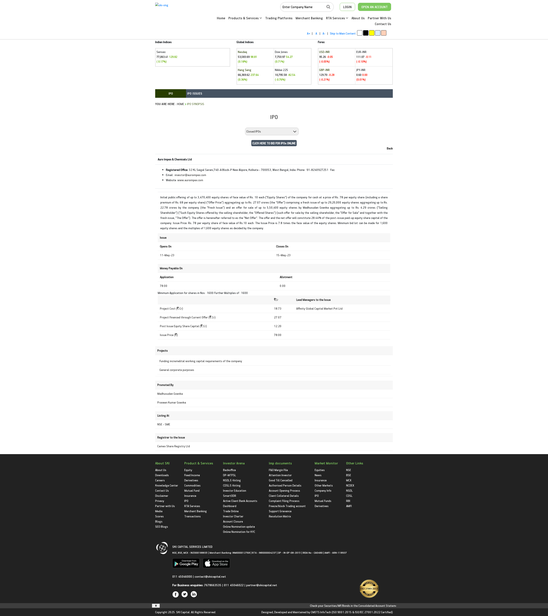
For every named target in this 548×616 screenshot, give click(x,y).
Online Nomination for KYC (239, 532)
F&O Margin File (278, 470)
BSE (348, 475)
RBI (348, 501)
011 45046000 (182, 576)
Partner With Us (379, 18)
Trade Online (231, 511)
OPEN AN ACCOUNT (374, 7)
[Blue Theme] (377, 33)
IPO (186, 501)
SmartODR (229, 496)
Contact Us (383, 24)
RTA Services (336, 18)
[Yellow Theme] (371, 33)
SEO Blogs (161, 526)
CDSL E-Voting (232, 485)
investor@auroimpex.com (190, 175)
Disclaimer (161, 496)
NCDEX (350, 485)
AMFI (349, 506)
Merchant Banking (309, 18)
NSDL (349, 490)
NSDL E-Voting (232, 480)
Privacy (159, 501)
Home (221, 18)
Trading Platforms (278, 18)
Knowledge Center (166, 485)
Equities (320, 470)
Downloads (162, 475)
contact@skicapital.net (210, 576)
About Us (358, 18)
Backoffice (229, 470)
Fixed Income (192, 475)
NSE (348, 470)
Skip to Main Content (343, 33)
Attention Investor (280, 475)
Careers (160, 480)
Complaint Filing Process (284, 501)
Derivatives (191, 480)
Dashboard (229, 506)
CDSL (349, 496)
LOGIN (347, 7)
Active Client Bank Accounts (240, 501)
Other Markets (324, 485)
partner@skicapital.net (261, 585)
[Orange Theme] (383, 33)
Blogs (158, 521)
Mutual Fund (192, 490)
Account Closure (233, 521)
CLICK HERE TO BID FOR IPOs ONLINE (274, 143)
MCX (348, 480)
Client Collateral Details (284, 496)
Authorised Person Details (285, 485)
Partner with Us (165, 506)
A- (324, 33)
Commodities (192, 485)
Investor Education (234, 490)
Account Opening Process (284, 490)
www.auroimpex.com (190, 180)
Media (158, 511)
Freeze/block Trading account (287, 506)
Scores (159, 516)
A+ (308, 33)
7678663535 (212, 585)
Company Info (323, 490)
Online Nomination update (239, 526)
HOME (180, 104)
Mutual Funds (323, 501)
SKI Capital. (183, 612)
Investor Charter (233, 516)
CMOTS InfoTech (321, 612)
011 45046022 (234, 585)
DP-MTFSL (229, 475)
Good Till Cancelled (280, 480)
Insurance (190, 496)
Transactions (192, 516)
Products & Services (243, 18)
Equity (188, 470)
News (318, 475)
